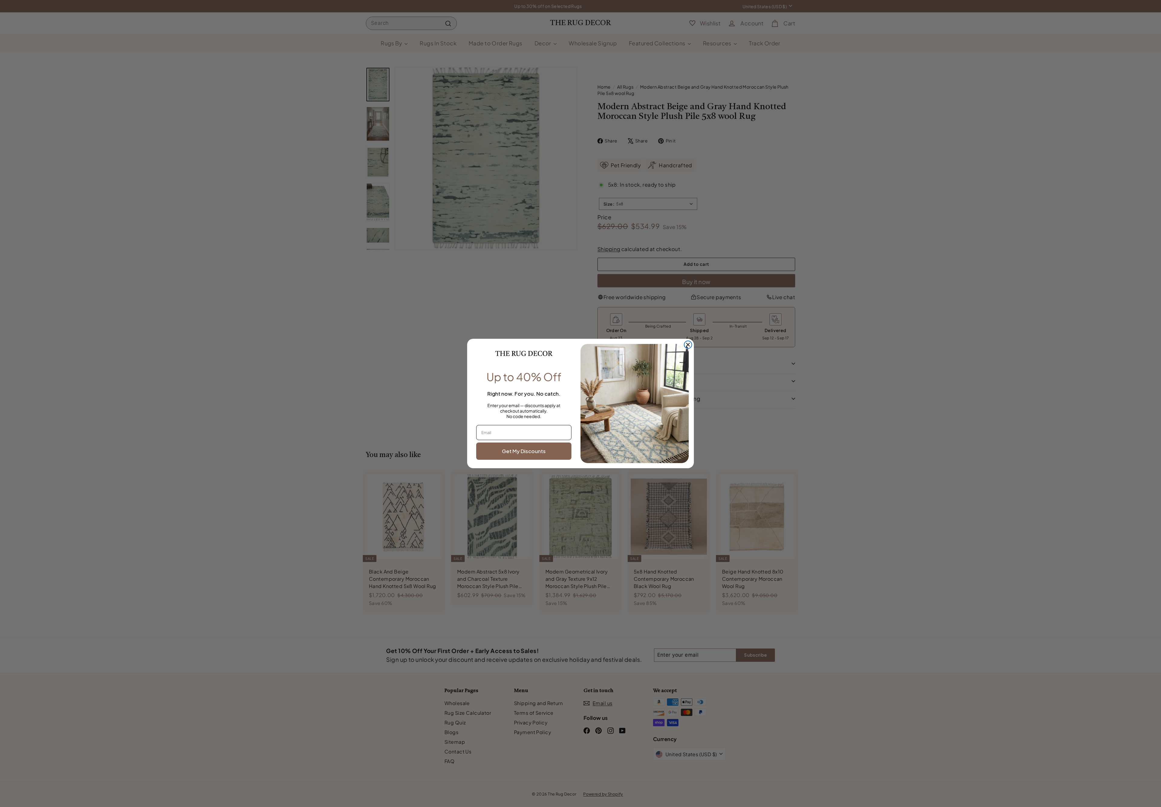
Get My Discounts (524, 451)
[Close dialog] (688, 344)
